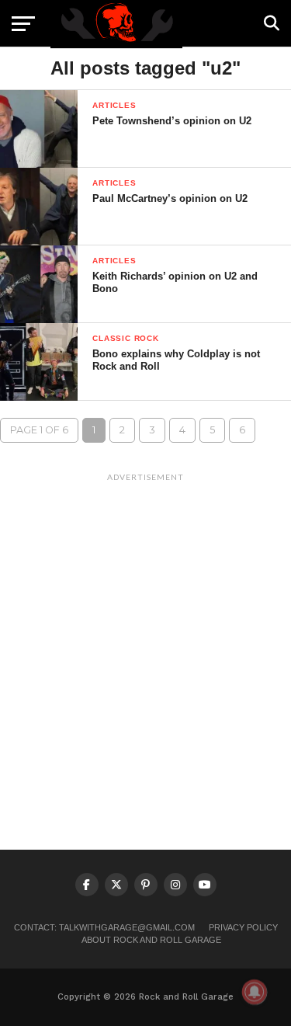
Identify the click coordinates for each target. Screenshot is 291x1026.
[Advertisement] (145, 634)
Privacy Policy (243, 927)
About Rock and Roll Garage (151, 939)
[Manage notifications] (254, 991)
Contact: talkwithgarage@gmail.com (104, 927)
